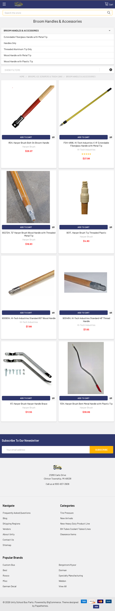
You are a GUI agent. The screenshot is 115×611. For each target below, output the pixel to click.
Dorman (63, 570)
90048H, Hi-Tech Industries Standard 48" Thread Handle (86, 319)
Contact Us (8, 539)
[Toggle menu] (4, 4)
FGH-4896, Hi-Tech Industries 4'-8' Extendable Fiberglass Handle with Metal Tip (86, 144)
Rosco (6, 575)
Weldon (62, 580)
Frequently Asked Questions (17, 512)
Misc (5, 580)
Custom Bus (9, 564)
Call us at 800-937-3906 (57, 483)
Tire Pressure (67, 512)
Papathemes (41, 605)
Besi (5, 570)
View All (62, 586)
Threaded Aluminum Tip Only (18, 49)
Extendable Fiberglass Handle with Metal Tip (25, 36)
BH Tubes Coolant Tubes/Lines (75, 528)
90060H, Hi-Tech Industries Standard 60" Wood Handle (29, 318)
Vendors (7, 528)
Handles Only (10, 43)
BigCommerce (54, 602)
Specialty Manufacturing (71, 575)
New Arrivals (66, 518)
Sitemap (7, 545)
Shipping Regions (11, 523)
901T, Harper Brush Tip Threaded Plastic (86, 232)
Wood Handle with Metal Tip (17, 55)
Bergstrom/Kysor (67, 564)
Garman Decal (9, 586)
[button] (111, 69)
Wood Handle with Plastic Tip (18, 61)
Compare (53, 137)
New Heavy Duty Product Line (75, 523)
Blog (5, 518)
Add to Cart (26, 137)
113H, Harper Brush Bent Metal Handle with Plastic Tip (86, 403)
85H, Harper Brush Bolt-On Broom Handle (29, 142)
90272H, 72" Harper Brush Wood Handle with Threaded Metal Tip (28, 234)
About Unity (9, 534)
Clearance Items (68, 534)
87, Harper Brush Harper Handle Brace (28, 403)
